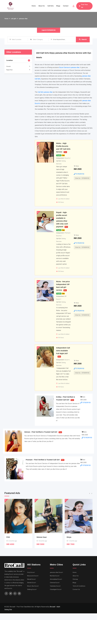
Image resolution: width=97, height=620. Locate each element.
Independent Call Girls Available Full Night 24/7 (63, 350)
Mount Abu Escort (33, 586)
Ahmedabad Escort (56, 579)
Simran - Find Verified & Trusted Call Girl (40, 432)
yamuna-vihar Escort (56, 572)
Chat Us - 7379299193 (82, 178)
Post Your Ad (84, 6)
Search (84, 39)
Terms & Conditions (79, 586)
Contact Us (76, 589)
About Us (41, 6)
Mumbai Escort (54, 576)
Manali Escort (31, 579)
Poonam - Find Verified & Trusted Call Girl (43, 460)
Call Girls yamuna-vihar (45, 92)
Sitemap (75, 579)
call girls (13, 19)
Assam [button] (8, 66)
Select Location (16, 39)
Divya (39, 537)
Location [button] (9, 60)
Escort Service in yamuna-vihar (69, 67)
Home (34, 6)
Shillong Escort (32, 589)
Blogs (58, 6)
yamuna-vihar (23, 19)
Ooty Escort (31, 572)
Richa (69, 537)
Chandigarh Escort (55, 589)
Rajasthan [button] (9, 70)
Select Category (38, 39)
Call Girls (50, 6)
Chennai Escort (54, 582)
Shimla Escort (31, 582)
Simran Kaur (11, 537)
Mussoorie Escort (32, 576)
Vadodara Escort (55, 586)
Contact (65, 6)
